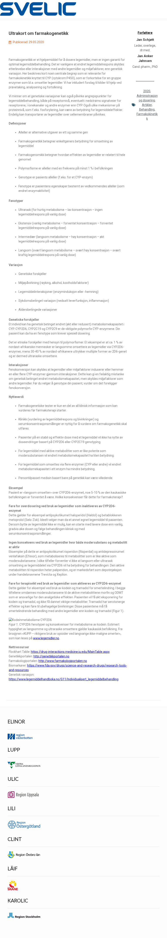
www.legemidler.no (46, 638)
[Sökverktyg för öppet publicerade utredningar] (38, 9)
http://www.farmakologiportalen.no (62, 661)
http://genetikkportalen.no (51, 656)
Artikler (147, 105)
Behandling (147, 109)
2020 (146, 91)
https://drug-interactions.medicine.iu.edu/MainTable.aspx (70, 651)
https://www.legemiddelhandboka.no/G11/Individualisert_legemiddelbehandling (64, 679)
